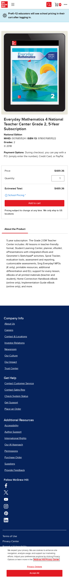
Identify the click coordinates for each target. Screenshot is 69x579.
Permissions (11, 451)
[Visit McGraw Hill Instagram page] (6, 506)
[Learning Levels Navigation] (12, 4)
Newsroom (10, 349)
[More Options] (65, 4)
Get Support (11, 402)
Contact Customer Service (19, 383)
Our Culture (11, 355)
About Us (9, 324)
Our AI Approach (13, 444)
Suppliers (9, 464)
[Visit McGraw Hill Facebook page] (6, 485)
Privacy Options (34, 567)
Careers (8, 330)
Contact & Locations (15, 336)
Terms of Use (10, 536)
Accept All (34, 573)
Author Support (13, 432)
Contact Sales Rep (14, 390)
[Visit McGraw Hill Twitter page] (6, 492)
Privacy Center (11, 541)
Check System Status (16, 396)
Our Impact (10, 362)
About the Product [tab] (14, 229)
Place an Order (12, 409)
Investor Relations (14, 343)
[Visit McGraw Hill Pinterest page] (6, 513)
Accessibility (11, 425)
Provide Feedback (14, 470)
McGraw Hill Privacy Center (46, 560)
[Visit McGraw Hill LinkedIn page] (6, 520)
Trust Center (11, 368)
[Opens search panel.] (49, 4)
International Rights (15, 438)
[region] (34, 562)
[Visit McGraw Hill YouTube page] (6, 499)
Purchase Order (13, 457)
